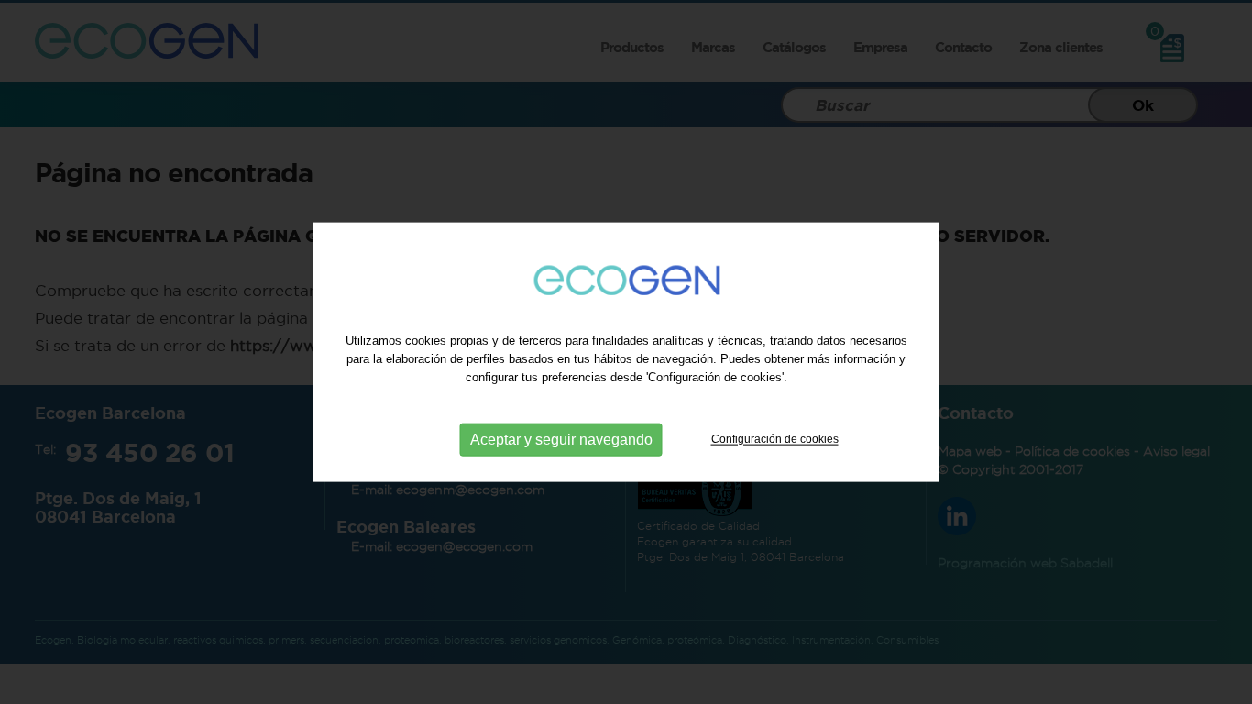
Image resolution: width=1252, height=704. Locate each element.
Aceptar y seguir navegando (561, 439)
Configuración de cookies (775, 439)
